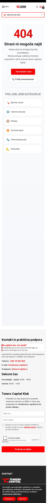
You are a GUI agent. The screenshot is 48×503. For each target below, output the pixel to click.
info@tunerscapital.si (18, 365)
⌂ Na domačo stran (23, 72)
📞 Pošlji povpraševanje (23, 79)
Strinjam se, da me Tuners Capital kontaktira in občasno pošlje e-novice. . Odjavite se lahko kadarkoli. (23, 427)
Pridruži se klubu (23, 449)
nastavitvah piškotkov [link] (11, 494)
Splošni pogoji (30, 427)
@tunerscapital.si (19, 369)
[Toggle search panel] (37, 6)
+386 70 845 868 (17, 361)
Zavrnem (22, 499)
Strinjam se (9, 499)
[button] (41, 7)
